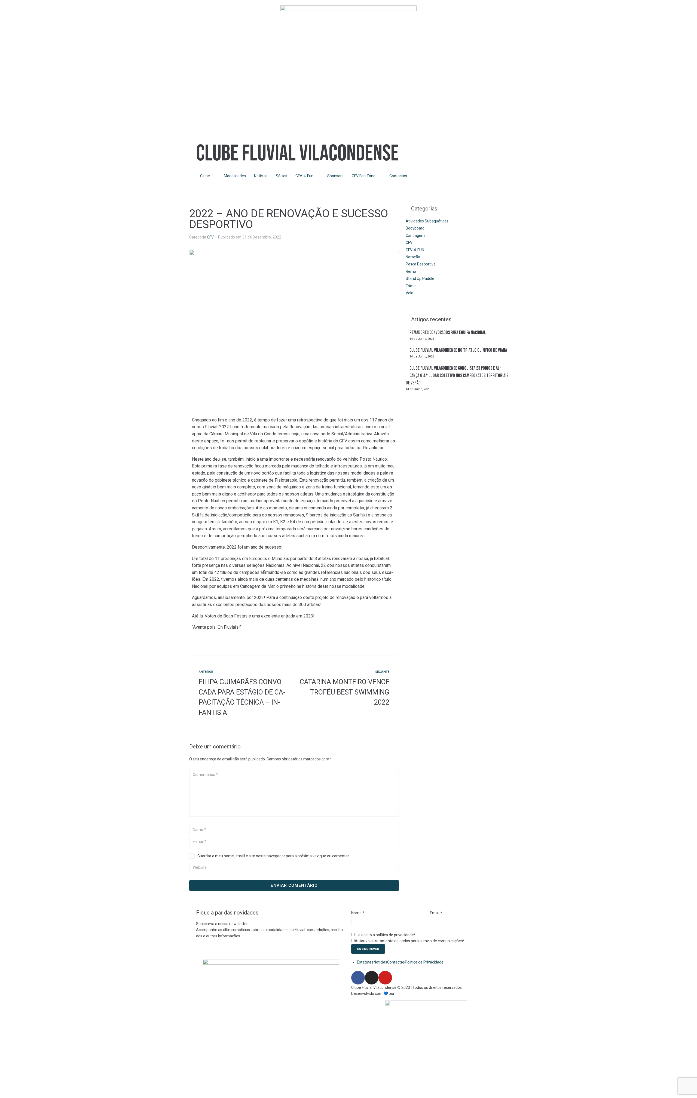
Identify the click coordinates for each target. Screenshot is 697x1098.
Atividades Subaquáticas (427, 221)
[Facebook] (358, 977)
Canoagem (415, 235)
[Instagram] (371, 977)
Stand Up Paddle (420, 278)
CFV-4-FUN (415, 250)
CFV (210, 237)
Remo (411, 271)
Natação (413, 257)
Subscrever (368, 949)
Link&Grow (404, 993)
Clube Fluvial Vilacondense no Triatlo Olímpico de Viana (458, 350)
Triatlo (411, 286)
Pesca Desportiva (421, 264)
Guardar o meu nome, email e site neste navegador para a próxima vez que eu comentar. (273, 856)
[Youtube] (385, 977)
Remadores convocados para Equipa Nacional (447, 332)
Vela (409, 293)
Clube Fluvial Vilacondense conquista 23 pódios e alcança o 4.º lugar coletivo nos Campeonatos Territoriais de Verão (457, 375)
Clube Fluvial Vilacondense (297, 153)
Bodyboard (415, 228)
